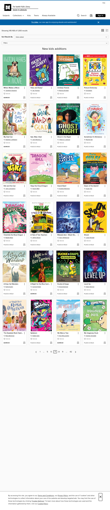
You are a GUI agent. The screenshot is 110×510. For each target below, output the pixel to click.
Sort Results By (7, 37)
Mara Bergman (9, 336)
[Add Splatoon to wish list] (51, 343)
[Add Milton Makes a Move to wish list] (24, 97)
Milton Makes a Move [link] (11, 88)
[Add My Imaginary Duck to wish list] (104, 343)
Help (103, 3)
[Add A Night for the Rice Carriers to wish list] (51, 294)
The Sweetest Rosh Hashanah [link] (13, 333)
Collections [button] (18, 15)
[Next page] (75, 352)
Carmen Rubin (36, 287)
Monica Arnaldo (64, 90)
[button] (81, 16)
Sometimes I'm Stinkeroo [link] (93, 137)
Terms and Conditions (46, 496)
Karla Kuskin (9, 287)
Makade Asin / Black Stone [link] (67, 235)
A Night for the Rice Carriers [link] (40, 284)
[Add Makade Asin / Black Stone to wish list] (78, 245)
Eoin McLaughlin (64, 336)
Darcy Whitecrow (64, 238)
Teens (36, 15)
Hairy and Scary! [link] (36, 88)
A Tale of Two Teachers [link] (39, 235)
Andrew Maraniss (64, 189)
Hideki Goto (35, 336)
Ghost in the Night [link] (64, 137)
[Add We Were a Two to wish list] (78, 343)
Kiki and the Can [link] (10, 186)
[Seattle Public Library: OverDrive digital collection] (20, 7)
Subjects (6, 15)
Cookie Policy (43, 504)
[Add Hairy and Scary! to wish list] (51, 97)
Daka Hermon (90, 287)
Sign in (100, 15)
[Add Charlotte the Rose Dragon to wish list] (24, 245)
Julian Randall (90, 238)
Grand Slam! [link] (61, 186)
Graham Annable (91, 336)
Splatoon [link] (34, 333)
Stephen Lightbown (11, 140)
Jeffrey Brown (36, 238)
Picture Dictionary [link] (90, 88)
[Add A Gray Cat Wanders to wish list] (24, 294)
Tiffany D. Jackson (64, 140)
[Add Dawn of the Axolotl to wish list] (104, 196)
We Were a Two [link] (62, 333)
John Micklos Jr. (37, 140)
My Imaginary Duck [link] (91, 333)
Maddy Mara (9, 238)
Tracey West (35, 189)
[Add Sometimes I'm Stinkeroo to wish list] (104, 146)
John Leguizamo (10, 189)
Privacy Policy (63, 496)
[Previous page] (36, 352)
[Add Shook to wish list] (104, 245)
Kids (29, 15)
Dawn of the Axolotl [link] (91, 186)
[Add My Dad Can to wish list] (24, 146)
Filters (5, 43)
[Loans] (91, 16)
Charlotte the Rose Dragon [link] (13, 235)
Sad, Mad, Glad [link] (36, 137)
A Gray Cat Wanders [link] (11, 284)
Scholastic (89, 90)
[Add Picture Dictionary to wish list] (104, 97)
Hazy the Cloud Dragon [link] (39, 186)
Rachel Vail (89, 140)
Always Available (48, 15)
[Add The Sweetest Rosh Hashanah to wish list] (24, 343)
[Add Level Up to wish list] (104, 294)
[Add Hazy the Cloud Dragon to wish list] (51, 196)
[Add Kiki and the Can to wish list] (24, 196)
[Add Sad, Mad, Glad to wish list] (51, 146)
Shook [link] (86, 235)
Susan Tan (89, 189)
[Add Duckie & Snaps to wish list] (78, 294)
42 (71, 352)
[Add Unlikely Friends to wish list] (78, 97)
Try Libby (34, 22)
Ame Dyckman (63, 287)
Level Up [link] (87, 284)
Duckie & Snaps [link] (63, 284)
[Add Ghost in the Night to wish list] (78, 146)
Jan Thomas (36, 90)
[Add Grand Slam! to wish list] (78, 196)
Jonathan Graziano (11, 90)
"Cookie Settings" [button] (37, 501)
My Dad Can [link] (8, 137)
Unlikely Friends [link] (63, 88)
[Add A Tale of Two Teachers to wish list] (51, 245)
